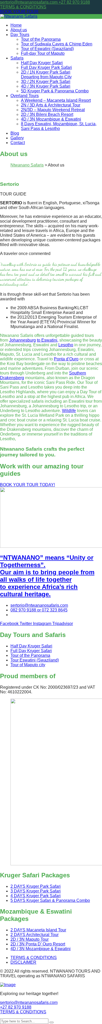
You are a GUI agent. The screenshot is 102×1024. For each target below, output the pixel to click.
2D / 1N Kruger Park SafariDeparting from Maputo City (46, 74)
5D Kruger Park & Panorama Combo (55, 91)
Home (16, 25)
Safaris (17, 58)
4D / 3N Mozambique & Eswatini (51, 119)
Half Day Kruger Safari (42, 63)
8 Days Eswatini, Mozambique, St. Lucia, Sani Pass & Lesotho (59, 126)
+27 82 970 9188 (74, 2)
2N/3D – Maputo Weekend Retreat (53, 110)
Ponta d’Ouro (66, 359)
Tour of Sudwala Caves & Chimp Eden (56, 44)
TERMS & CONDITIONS (23, 7)
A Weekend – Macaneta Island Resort (56, 100)
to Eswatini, (47, 340)
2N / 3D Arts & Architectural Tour (50, 105)
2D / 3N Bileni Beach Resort (47, 114)
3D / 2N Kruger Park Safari (45, 81)
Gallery (17, 138)
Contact (17, 142)
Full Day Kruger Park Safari (46, 67)
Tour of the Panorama (41, 39)
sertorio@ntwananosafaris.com (29, 2)
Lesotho (65, 345)
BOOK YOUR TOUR (19, 11)
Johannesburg (22, 340)
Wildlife (69, 410)
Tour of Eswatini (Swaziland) (47, 48)
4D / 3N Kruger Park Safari (45, 86)
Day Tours (19, 34)
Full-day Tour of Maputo (43, 53)
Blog (14, 133)
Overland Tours (24, 95)
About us (18, 30)
